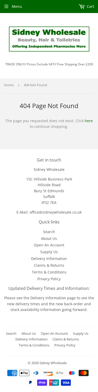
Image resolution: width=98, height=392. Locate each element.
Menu (17, 6)
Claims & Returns (49, 265)
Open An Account (49, 244)
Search (49, 231)
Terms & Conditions (49, 272)
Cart (90, 6)
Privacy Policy (49, 278)
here (89, 120)
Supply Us (49, 251)
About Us (49, 238)
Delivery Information (49, 258)
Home (9, 85)
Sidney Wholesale (53, 362)
